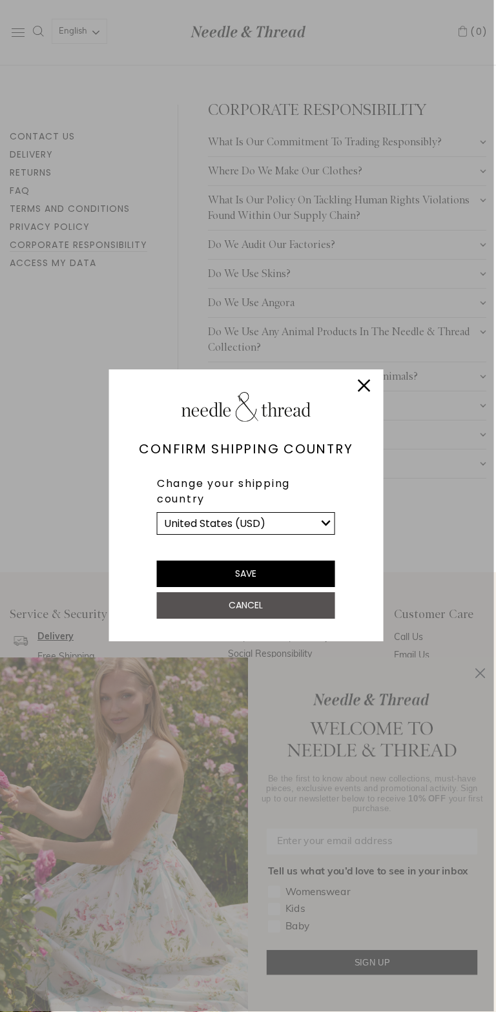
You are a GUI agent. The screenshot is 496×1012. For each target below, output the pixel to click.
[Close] (363, 387)
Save (245, 573)
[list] (246, 523)
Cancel (246, 605)
